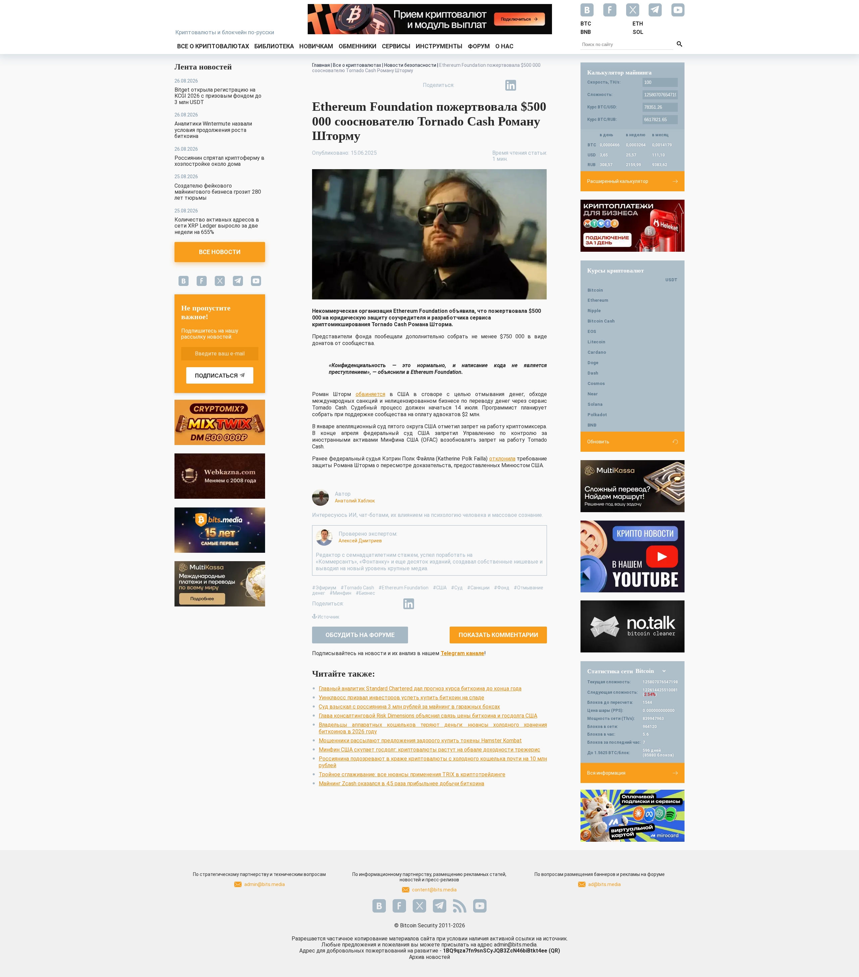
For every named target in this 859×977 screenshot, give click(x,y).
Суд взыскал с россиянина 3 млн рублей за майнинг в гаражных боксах (409, 706)
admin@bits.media (264, 884)
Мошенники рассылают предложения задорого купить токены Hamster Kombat (420, 740)
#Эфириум (324, 587)
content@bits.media (434, 889)
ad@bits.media (604, 884)
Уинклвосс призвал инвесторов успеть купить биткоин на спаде (401, 697)
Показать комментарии (498, 634)
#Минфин (340, 593)
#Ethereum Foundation (403, 587)
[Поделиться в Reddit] (541, 85)
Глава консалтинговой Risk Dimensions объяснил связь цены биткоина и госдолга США (428, 716)
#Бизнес (365, 593)
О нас (504, 46)
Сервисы (396, 46)
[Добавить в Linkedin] (510, 85)
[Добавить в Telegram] (495, 85)
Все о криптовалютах (213, 46)
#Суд (457, 587)
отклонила (502, 458)
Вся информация (606, 773)
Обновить (598, 441)
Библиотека (274, 46)
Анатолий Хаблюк (355, 500)
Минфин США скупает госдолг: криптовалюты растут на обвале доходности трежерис (429, 749)
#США (440, 587)
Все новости (220, 251)
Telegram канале (462, 653)
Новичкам (316, 46)
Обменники (357, 46)
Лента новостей (203, 66)
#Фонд (501, 587)
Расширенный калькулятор (617, 181)
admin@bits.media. (516, 944)
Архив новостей (429, 957)
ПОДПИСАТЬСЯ (216, 376)
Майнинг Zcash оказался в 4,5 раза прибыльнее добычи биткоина (401, 783)
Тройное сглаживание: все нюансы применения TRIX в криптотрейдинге (412, 774)
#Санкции (478, 587)
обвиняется (370, 394)
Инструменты (439, 46)
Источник (328, 617)
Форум (479, 46)
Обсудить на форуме (360, 634)
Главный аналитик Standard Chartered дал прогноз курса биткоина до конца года (420, 688)
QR (554, 950)
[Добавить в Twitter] (479, 85)
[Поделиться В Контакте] (526, 85)
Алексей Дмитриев (360, 540)
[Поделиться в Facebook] (464, 85)
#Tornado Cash (357, 587)
